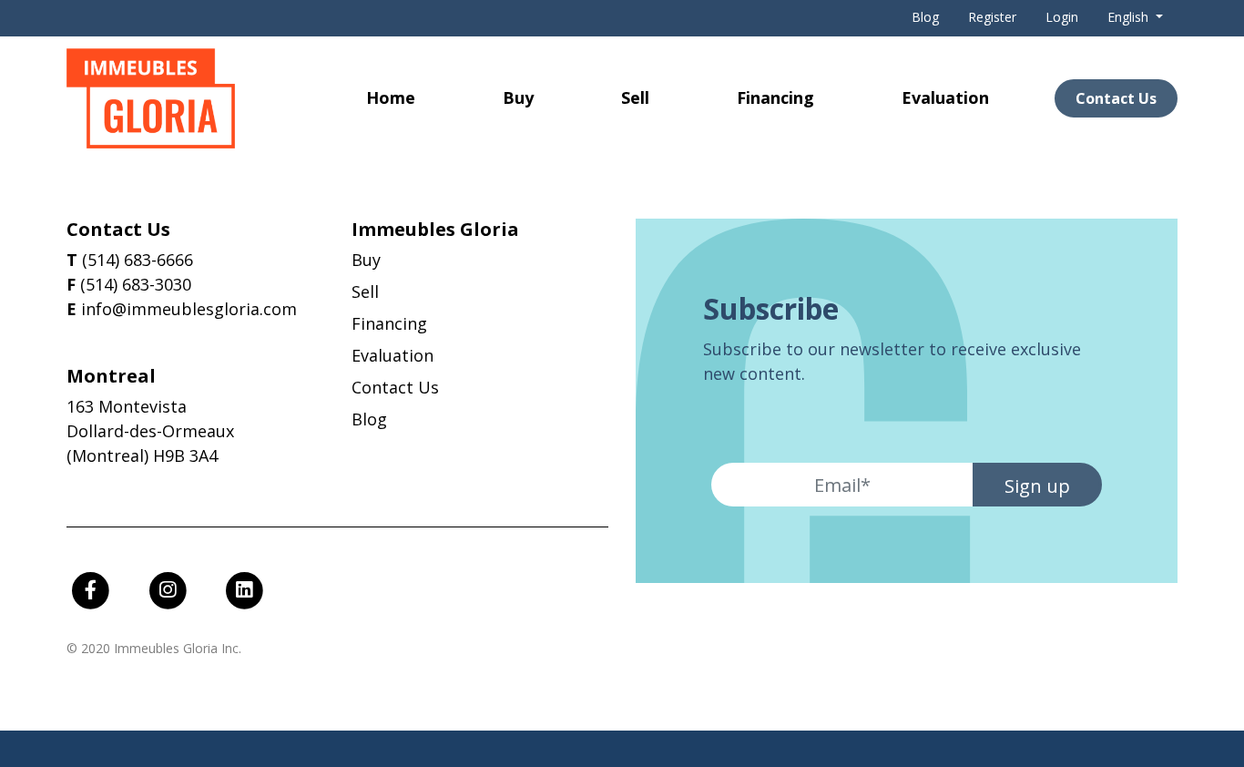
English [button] (1129, 17)
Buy (518, 97)
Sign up (1037, 486)
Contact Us (1116, 98)
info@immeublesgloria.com (189, 309)
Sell (635, 97)
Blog (925, 17)
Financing (775, 97)
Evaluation (945, 97)
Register (992, 17)
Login (1061, 17)
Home (390, 97)
